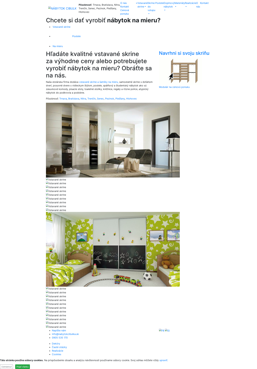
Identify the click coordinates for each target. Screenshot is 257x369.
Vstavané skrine (61, 26)
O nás (123, 2)
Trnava (63, 98)
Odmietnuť (6, 366)
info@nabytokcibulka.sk (65, 334)
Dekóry (56, 343)
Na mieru (57, 46)
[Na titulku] (62, 8)
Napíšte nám (59, 330)
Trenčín (91, 98)
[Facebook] (161, 330)
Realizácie (57, 350)
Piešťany (120, 98)
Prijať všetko (23, 366)
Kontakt (124, 6)
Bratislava (73, 98)
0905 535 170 (60, 337)
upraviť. (163, 360)
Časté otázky (59, 347)
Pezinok (109, 98)
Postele (159, 2)
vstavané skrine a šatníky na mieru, (99, 81)
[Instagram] (167, 330)
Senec (100, 98)
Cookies (56, 354)
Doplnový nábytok (169, 4)
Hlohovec (131, 98)
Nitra (83, 98)
